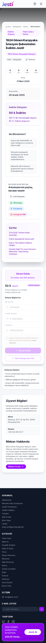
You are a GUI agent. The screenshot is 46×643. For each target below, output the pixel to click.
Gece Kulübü (7, 582)
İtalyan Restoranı (8, 555)
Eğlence (5, 542)
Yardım (4, 524)
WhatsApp (17, 203)
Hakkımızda (6, 500)
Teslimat (5, 514)
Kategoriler (17, 27)
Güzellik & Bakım (8, 545)
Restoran (5, 579)
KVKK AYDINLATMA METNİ (12, 527)
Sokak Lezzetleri (9, 569)
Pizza (4, 552)
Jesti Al (32, 632)
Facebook (17, 209)
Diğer (4, 572)
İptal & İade (6, 517)
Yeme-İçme (6, 538)
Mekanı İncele (14, 466)
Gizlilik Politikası (8, 510)
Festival (5, 576)
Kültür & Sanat (7, 548)
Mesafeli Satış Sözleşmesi (12, 503)
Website (32, 59)
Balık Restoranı (8, 562)
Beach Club (6, 586)
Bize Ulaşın (6, 520)
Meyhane (6, 559)
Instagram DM (19, 214)
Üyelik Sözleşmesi (9, 507)
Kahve (25, 27)
